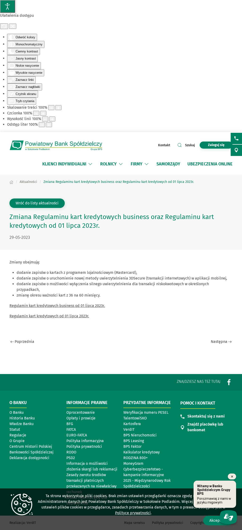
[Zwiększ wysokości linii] (52, 118)
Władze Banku (21, 424)
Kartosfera (132, 424)
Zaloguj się (220, 145)
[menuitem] (67, 164)
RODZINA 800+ (135, 458)
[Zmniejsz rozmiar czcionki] (36, 113)
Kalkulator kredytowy (141, 452)
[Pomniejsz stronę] (51, 107)
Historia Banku (22, 418)
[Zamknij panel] (12, 26)
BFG (69, 424)
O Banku (16, 412)
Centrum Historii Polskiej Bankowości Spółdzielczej (31, 449)
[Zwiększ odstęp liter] (49, 124)
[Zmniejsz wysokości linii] (45, 118)
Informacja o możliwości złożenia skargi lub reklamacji (91, 466)
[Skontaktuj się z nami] (236, 138)
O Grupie (17, 441)
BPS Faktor (132, 446)
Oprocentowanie (80, 412)
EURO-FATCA (76, 435)
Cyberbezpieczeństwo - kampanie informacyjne (143, 472)
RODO (71, 452)
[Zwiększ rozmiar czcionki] (43, 113)
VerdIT (128, 429)
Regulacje (17, 435)
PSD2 (70, 458)
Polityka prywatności (84, 446)
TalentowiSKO (135, 418)
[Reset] (4, 26)
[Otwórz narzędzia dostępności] (7, 6)
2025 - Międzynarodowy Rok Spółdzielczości (147, 483)
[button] (90, 164)
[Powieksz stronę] (58, 107)
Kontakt (164, 145)
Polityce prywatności (133, 513)
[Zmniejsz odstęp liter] (42, 124)
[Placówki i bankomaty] (236, 150)
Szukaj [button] (190, 145)
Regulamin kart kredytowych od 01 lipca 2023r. (49, 316)
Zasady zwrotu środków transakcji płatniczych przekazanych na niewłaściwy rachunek (91, 483)
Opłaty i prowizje (80, 418)
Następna (219, 341)
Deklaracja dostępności (29, 458)
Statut (14, 429)
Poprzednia (24, 341)
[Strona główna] (11, 182)
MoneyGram (133, 463)
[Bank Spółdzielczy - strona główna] (56, 145)
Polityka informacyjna (85, 441)
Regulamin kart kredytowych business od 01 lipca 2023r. (57, 305)
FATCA (71, 429)
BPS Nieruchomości (140, 435)
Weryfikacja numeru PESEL (146, 412)
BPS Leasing (133, 441)
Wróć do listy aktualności (37, 203)
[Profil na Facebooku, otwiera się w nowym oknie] (229, 382)
